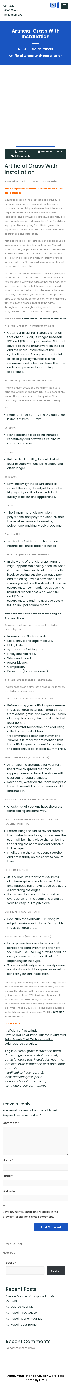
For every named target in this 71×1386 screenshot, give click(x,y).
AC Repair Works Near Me (24, 1319)
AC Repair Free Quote (21, 1313)
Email (8, 1176)
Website (9, 1191)
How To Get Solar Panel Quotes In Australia (35, 1035)
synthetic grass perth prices (25, 1086)
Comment (11, 1123)
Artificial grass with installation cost (31, 1055)
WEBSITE (58, 1012)
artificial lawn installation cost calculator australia (35, 1066)
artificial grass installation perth (37, 1051)
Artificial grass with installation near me (34, 1059)
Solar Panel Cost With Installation (44, 318)
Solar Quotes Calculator (22, 1044)
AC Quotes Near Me (20, 1307)
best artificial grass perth (23, 1077)
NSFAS (8, 5)
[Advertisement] (35, 100)
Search (11, 1263)
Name (8, 1160)
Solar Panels (42, 49)
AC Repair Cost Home (21, 1325)
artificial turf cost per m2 (25, 1073)
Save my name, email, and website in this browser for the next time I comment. (31, 1214)
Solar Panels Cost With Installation (29, 1039)
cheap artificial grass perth (25, 1081)
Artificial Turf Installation (22, 1031)
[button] (53, 5)
